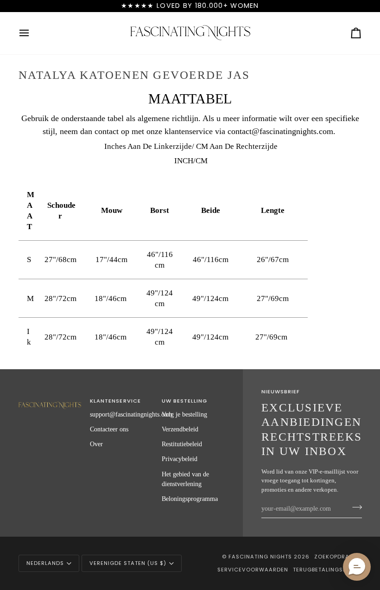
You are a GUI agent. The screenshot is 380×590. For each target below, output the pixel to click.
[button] (50, 399)
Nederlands (45, 563)
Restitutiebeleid (182, 444)
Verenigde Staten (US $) (127, 563)
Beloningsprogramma (190, 498)
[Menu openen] (32, 33)
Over (96, 444)
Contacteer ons (109, 429)
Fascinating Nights (260, 556)
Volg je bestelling (184, 414)
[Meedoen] (354, 507)
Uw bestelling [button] (184, 400)
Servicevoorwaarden (252, 569)
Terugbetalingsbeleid (327, 569)
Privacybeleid (179, 458)
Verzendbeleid (180, 429)
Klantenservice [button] (115, 400)
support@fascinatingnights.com (131, 414)
